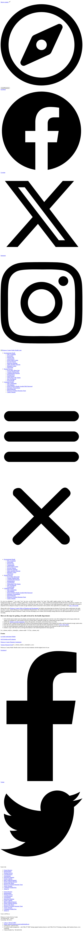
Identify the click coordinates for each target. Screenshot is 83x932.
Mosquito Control (11, 366)
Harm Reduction (11, 389)
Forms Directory (8, 870)
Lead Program (10, 376)
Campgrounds (10, 358)
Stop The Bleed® (11, 379)
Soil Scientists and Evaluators (8, 639)
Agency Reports (11, 392)
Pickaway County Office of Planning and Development (24, 608)
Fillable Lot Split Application (17, 622)
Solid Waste (10, 367)
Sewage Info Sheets (9, 883)
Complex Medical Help (13, 372)
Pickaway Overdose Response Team (16, 390)
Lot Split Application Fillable (8, 636)
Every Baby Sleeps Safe (13, 370)
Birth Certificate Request (10, 880)
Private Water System (12, 360)
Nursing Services (8, 369)
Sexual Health (10, 380)
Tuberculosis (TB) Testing (14, 377)
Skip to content (5, 2)
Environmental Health (9, 353)
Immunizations (11, 374)
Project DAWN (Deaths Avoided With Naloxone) (20, 386)
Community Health (9, 382)
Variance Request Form (7, 644)
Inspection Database (12, 363)
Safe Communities (12, 383)
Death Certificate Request (10, 881)
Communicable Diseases (13, 373)
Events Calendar (8, 879)
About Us (6, 889)
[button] (41, 475)
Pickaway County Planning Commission (11, 642)
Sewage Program (11, 361)
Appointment (7, 876)
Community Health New (10, 887)
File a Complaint (11, 354)
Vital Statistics (10, 385)
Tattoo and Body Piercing (13, 364)
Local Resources (5, 88)
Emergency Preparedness (13, 387)
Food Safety (10, 356)
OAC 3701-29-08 (73, 605)
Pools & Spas (10, 357)
